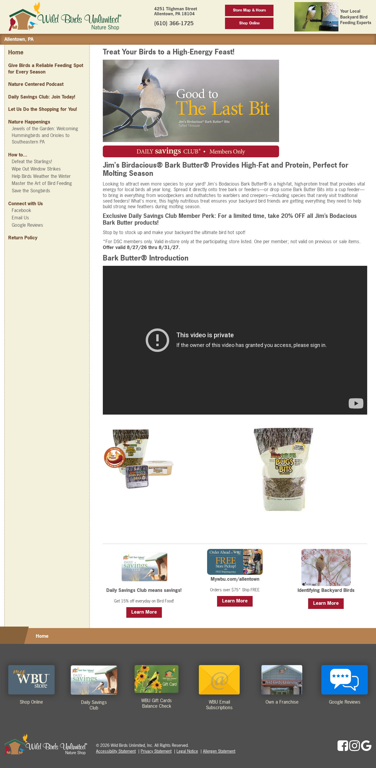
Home (16, 52)
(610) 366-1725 (174, 23)
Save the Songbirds (31, 190)
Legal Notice (187, 751)
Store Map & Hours (249, 10)
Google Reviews (27, 225)
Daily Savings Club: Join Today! (41, 97)
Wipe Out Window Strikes (36, 169)
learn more (144, 612)
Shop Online (249, 23)
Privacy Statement (156, 751)
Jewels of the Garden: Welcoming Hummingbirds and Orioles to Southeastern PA (45, 135)
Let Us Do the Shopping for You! (42, 109)
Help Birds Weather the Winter (41, 176)
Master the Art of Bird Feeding (42, 183)
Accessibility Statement (116, 751)
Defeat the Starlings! (32, 161)
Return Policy (22, 237)
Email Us (20, 217)
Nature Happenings (29, 121)
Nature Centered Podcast (35, 84)
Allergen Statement (219, 751)
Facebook (21, 210)
